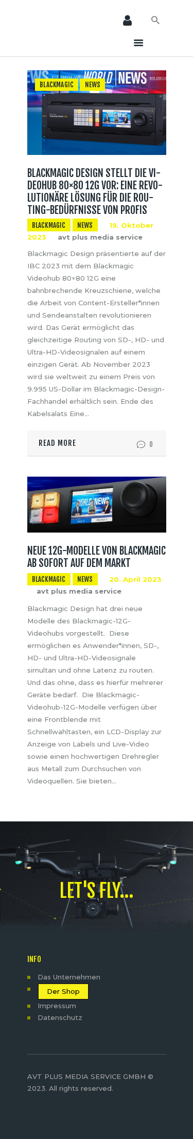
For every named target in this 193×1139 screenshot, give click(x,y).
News (93, 85)
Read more (57, 443)
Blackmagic (57, 85)
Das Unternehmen (69, 977)
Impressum (57, 1005)
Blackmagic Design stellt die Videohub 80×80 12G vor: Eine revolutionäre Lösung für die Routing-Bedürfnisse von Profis (95, 192)
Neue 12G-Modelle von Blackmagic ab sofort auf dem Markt (96, 557)
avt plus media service (100, 237)
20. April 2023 (135, 579)
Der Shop (63, 991)
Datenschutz (60, 1017)
